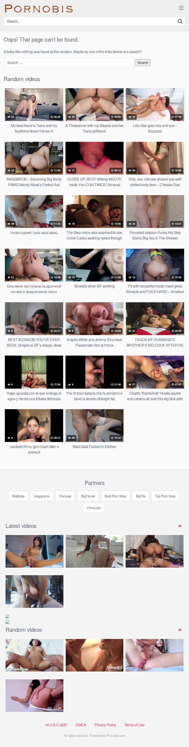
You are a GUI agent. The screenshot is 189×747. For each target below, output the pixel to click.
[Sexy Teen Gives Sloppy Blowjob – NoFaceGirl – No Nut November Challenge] (95, 655)
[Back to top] (176, 732)
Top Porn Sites (165, 495)
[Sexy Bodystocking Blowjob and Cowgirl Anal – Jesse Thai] (154, 551)
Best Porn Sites (115, 495)
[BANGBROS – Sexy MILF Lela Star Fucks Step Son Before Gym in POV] (34, 655)
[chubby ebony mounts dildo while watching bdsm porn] (34, 591)
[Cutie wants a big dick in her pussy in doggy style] (95, 551)
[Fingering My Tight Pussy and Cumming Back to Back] (34, 551)
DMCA (81, 724)
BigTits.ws (88, 495)
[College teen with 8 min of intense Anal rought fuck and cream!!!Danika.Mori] (34, 695)
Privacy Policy (105, 724)
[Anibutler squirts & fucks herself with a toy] (154, 655)
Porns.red (93, 507)
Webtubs (18, 495)
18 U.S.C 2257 (56, 724)
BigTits (140, 495)
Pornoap (65, 495)
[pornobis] (38, 8)
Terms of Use (134, 724)
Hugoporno (42, 495)
